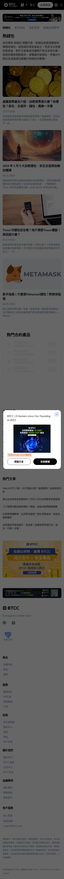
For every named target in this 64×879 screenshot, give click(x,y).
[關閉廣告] (56, 414)
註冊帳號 (45, 461)
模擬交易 (18, 461)
